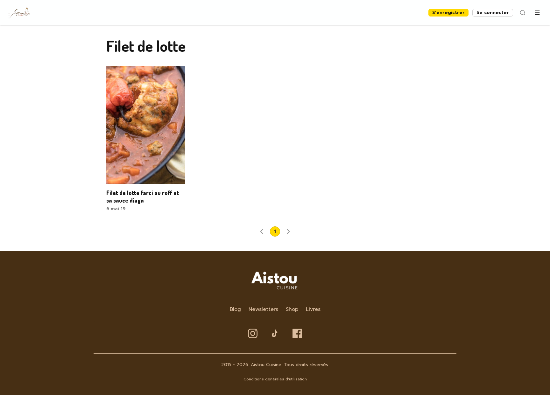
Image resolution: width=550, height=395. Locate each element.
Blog (235, 309)
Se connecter (492, 12)
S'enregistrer (448, 12)
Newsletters (263, 309)
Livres (313, 309)
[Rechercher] (522, 12)
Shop (292, 309)
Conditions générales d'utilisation (275, 379)
